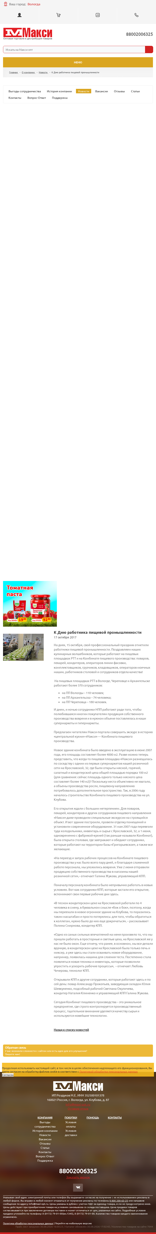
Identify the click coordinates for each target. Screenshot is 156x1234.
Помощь (93, 1117)
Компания (45, 1117)
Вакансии (101, 91)
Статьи (135, 91)
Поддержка (59, 97)
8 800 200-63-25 (118, 1200)
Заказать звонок (78, 1177)
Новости (83, 91)
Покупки (71, 1117)
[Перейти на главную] (27, 34)
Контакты (15, 97)
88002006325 (139, 34)
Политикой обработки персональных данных (108, 1071)
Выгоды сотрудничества (25, 91)
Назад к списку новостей (71, 1030)
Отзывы (119, 91)
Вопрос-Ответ (36, 97)
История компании (59, 91)
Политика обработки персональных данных (28, 1223)
